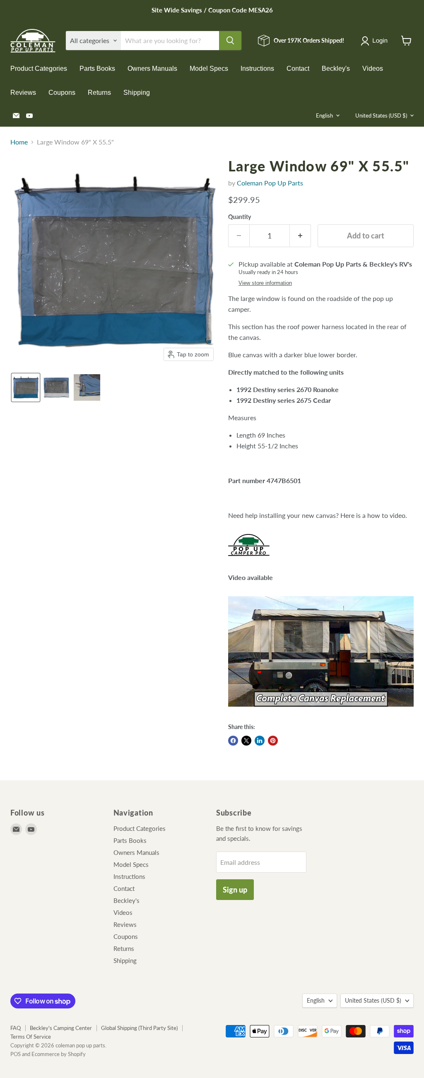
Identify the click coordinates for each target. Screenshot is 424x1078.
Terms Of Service (30, 1036)
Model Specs (209, 68)
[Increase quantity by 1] (300, 235)
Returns (99, 92)
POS (15, 1054)
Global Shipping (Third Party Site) (139, 1028)
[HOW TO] (321, 711)
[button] (376, 41)
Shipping (136, 92)
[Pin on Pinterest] (273, 741)
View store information (265, 283)
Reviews (23, 92)
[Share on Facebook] (233, 741)
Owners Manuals (152, 68)
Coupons (61, 92)
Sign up (235, 889)
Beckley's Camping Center (61, 1028)
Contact (298, 68)
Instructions (257, 68)
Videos (372, 68)
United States (381, 115)
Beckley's (336, 68)
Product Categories (38, 68)
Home (19, 142)
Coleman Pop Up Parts (270, 183)
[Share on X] (246, 741)
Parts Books (97, 68)
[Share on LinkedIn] (260, 741)
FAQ (15, 1028)
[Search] (230, 40)
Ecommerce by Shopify (58, 1054)
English (324, 115)
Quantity (239, 217)
